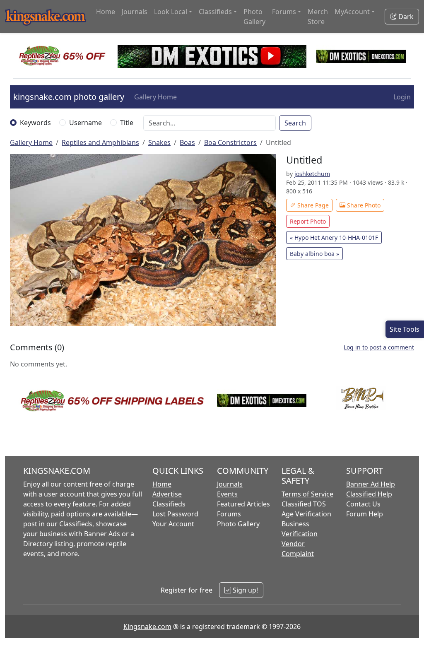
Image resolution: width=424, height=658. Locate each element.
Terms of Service (307, 494)
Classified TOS (304, 504)
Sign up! (244, 590)
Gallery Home (155, 96)
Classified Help (369, 494)
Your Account (173, 523)
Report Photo (308, 221)
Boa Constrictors (230, 142)
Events (227, 494)
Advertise (167, 494)
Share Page (312, 205)
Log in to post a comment (379, 347)
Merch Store (318, 16)
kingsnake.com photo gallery (68, 96)
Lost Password (175, 513)
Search (295, 123)
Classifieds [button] (215, 11)
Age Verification (306, 513)
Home (105, 11)
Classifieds (169, 504)
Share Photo (363, 205)
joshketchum (312, 174)
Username (85, 122)
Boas (187, 142)
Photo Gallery (254, 16)
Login (402, 96)
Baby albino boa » (314, 254)
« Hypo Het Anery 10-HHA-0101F (334, 237)
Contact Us (363, 504)
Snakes (159, 142)
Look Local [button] (170, 11)
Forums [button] (284, 11)
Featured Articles (243, 504)
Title (126, 122)
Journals (134, 11)
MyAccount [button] (352, 11)
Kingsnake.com (147, 626)
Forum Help (364, 513)
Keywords (35, 122)
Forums (229, 513)
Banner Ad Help (370, 484)
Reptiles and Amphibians (100, 142)
